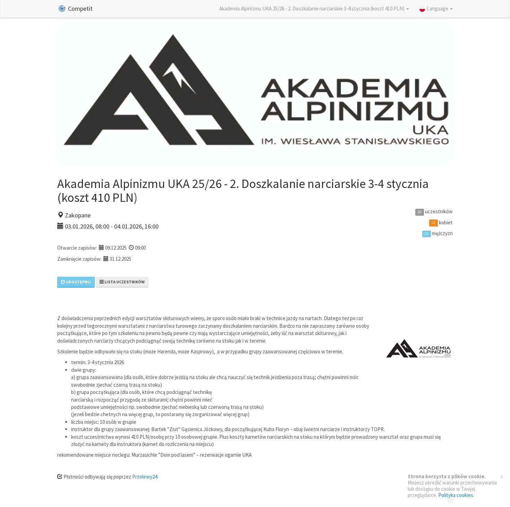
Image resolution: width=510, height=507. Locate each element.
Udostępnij (78, 281)
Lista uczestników (124, 281)
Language (438, 8)
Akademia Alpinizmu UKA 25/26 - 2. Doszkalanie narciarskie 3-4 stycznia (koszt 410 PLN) (312, 8)
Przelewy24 (144, 476)
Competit (80, 8)
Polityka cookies (455, 495)
